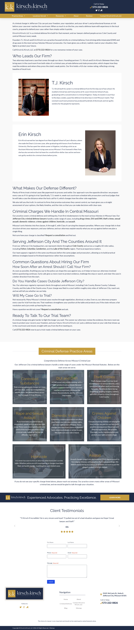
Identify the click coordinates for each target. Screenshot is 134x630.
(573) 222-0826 (43, 50)
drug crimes (85, 218)
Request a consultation (55, 235)
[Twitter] (97, 10)
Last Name (71, 542)
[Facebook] (98, 10)
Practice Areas (17, 16)
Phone (52, 553)
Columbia (31, 249)
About (76, 16)
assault (72, 221)
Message (52, 563)
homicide (61, 221)
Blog (65, 608)
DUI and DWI (96, 218)
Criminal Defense (66, 604)
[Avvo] (101, 10)
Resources (60, 16)
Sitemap (79, 608)
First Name (50, 542)
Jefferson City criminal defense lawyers (30, 218)
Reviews (89, 16)
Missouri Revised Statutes (96, 364)
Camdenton (41, 249)
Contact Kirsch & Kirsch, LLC (111, 16)
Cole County (78, 246)
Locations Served (39, 16)
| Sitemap (52, 628)
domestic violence (27, 221)
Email (72, 553)
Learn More (114, 497)
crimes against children (46, 221)
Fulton (23, 249)
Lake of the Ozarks (61, 249)
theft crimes (108, 218)
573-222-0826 (100, 7)
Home (66, 599)
